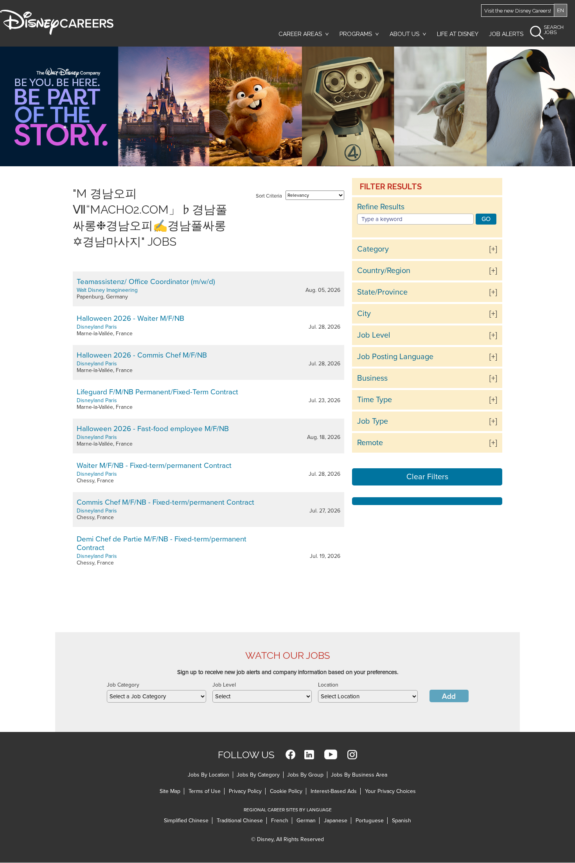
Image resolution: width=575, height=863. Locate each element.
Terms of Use (205, 791)
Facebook (290, 754)
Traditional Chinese (240, 820)
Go (486, 219)
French (279, 820)
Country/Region (383, 270)
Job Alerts (506, 34)
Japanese (335, 820)
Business (372, 378)
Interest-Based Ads (334, 791)
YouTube (330, 754)
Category (373, 249)
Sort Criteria (269, 196)
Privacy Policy (245, 791)
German (306, 820)
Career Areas (300, 34)
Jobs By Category (258, 774)
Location (328, 684)
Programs (356, 34)
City (364, 313)
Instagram (352, 754)
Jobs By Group (305, 774)
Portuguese (370, 820)
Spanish (401, 820)
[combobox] (156, 696)
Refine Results (380, 207)
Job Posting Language (395, 356)
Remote (370, 443)
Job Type (372, 421)
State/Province (382, 292)
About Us (404, 34)
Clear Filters (427, 477)
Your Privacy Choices (390, 791)
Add (449, 696)
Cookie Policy (286, 791)
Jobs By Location (208, 774)
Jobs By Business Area (359, 774)
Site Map (170, 791)
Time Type (374, 400)
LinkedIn (309, 754)
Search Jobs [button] (554, 30)
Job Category (123, 684)
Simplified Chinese (186, 820)
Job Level (373, 335)
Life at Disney (457, 34)
